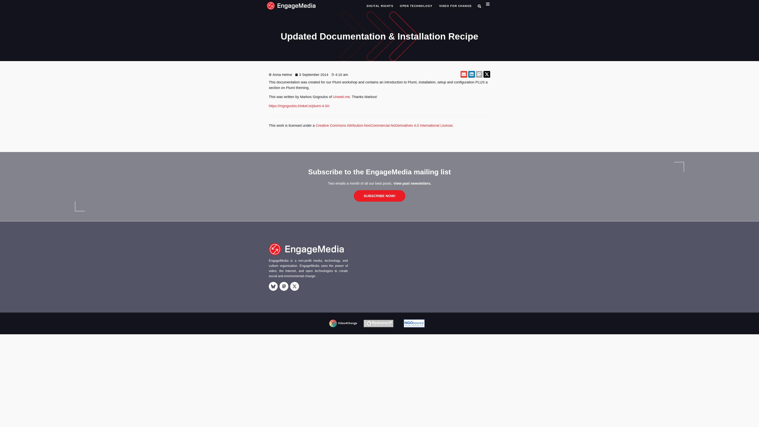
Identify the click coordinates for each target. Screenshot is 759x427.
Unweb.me (341, 97)
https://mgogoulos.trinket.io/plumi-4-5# (299, 106)
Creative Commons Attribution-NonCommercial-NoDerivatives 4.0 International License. (385, 126)
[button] (479, 6)
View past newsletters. (412, 183)
